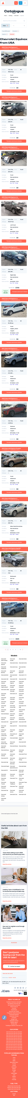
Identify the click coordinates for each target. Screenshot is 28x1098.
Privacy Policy (24, 991)
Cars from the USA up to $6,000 (14, 1038)
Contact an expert (15, 966)
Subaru (14, 1076)
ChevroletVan (4, 790)
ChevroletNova (5, 750)
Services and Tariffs (14, 1011)
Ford (14, 1059)
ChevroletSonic (23, 762)
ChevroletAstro (23, 663)
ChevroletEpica (5, 713)
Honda (14, 1065)
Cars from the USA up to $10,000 (14, 1044)
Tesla (14, 1057)
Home (5, 15)
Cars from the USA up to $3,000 (14, 1033)
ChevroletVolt (22, 794)
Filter (4, 25)
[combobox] (19, 26)
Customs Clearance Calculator (14, 1002)
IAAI (14, 1095)
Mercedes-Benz (14, 1062)
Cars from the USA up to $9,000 (14, 1043)
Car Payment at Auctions (14, 1005)
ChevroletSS (4, 770)
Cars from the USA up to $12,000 (14, 1046)
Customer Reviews (14, 1014)
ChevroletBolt (4, 675)
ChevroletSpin (22, 766)
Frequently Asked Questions (14, 1013)
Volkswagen (14, 1073)
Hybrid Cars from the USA (14, 1089)
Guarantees (14, 1009)
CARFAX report (14, 1022)
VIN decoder (14, 1024)
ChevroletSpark (5, 766)
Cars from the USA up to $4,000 (14, 1035)
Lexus (14, 1078)
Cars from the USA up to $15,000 (14, 1047)
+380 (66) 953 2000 (7, 973)
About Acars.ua (14, 1006)
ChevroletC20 (4, 679)
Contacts (14, 1017)
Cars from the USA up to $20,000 (14, 1049)
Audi (14, 1075)
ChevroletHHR (22, 722)
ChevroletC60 (22, 679)
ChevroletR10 (4, 758)
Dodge (14, 1070)
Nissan (14, 1068)
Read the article (7, 864)
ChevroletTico (13, 778)
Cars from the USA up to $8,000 (14, 1041)
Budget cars (14, 1019)
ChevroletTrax (13, 786)
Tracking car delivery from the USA (14, 1025)
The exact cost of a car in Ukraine (14, 91)
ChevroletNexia (14, 746)
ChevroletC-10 (22, 675)
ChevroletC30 (13, 679)
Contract (14, 1008)
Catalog (10, 15)
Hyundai (14, 1079)
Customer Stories (14, 1016)
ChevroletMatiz (14, 738)
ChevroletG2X (4, 722)
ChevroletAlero (23, 659)
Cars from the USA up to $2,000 (14, 1032)
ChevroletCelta (5, 689)
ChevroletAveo (14, 667)
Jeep (14, 1071)
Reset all (12, 34)
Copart (14, 1094)
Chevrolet (16, 15)
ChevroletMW (22, 742)
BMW (14, 1060)
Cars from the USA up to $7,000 (14, 1039)
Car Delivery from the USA (14, 1003)
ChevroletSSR (13, 770)
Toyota (14, 1064)
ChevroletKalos (23, 726)
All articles (14, 942)
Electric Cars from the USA (14, 1087)
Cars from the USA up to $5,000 (14, 1036)
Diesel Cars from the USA (14, 1086)
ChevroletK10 (13, 726)
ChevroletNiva (22, 746)
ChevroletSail (4, 762)
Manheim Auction (14, 1020)
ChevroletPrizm (23, 754)
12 (20, 649)
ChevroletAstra (14, 663)
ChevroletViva (13, 794)
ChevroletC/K (13, 693)
